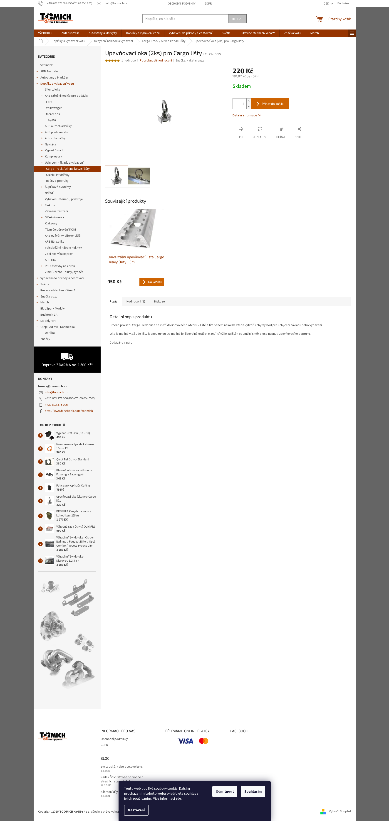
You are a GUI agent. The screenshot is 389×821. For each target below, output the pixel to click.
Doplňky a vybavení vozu (57, 83)
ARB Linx (50, 260)
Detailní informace (245, 115)
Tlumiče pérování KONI (60, 229)
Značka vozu (48, 296)
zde (178, 798)
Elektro (50, 205)
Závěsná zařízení (56, 211)
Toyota (51, 120)
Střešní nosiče (54, 217)
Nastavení (136, 810)
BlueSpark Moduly (52, 308)
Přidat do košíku (273, 104)
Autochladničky (55, 138)
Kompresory (53, 156)
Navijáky (50, 144)
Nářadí (49, 193)
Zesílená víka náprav (59, 254)
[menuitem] (45, 33)
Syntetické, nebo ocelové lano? (122, 767)
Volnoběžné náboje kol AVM (63, 248)
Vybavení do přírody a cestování (62, 278)
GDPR (208, 4)
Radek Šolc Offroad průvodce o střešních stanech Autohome (122, 779)
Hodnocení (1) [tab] (135, 301)
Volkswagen (54, 108)
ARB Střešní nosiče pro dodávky (67, 95)
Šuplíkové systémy (58, 187)
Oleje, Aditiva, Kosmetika (57, 327)
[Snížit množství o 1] (248, 106)
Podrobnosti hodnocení (156, 61)
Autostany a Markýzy (54, 77)
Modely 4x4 (48, 321)
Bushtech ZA (48, 314)
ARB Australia (49, 71)
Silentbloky (52, 89)
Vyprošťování (54, 150)
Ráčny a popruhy (57, 181)
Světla (44, 284)
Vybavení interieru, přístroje (64, 199)
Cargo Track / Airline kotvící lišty (68, 169)
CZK (327, 4)
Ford (49, 102)
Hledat (237, 19)
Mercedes (53, 114)
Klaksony (51, 223)
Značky (45, 339)
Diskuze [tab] (159, 301)
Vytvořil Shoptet (340, 811)
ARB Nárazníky (54, 241)
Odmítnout (225, 791)
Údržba (50, 333)
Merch (44, 302)
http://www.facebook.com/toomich (69, 411)
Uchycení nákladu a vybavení (64, 162)
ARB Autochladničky (58, 126)
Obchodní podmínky (182, 4)
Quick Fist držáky (57, 175)
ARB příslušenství (57, 132)
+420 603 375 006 (56, 405)
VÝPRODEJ (47, 65)
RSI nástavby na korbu (60, 266)
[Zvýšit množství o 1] (248, 101)
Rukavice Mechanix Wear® (57, 290)
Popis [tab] (113, 301)
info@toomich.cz (56, 392)
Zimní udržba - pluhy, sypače (64, 272)
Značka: (190, 60)
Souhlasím (253, 791)
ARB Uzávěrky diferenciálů (63, 236)
